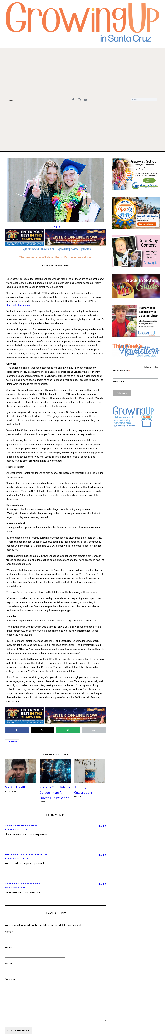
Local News (12, 741)
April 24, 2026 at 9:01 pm (16, 829)
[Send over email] (68, 730)
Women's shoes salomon (21, 825)
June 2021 (55, 227)
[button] (11, 99)
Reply (102, 825)
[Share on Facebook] (17, 730)
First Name (119, 381)
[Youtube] (85, 99)
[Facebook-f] (73, 99)
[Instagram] (79, 99)
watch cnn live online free (22, 883)
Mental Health (15, 787)
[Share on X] (42, 730)
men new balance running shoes (26, 854)
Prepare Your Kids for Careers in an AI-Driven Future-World (55, 792)
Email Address (121, 370)
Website (9, 963)
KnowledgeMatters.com (19, 305)
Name (9, 931)
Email (9, 947)
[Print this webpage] (94, 730)
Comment (10, 979)
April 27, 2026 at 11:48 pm (16, 858)
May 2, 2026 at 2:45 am (15, 887)
